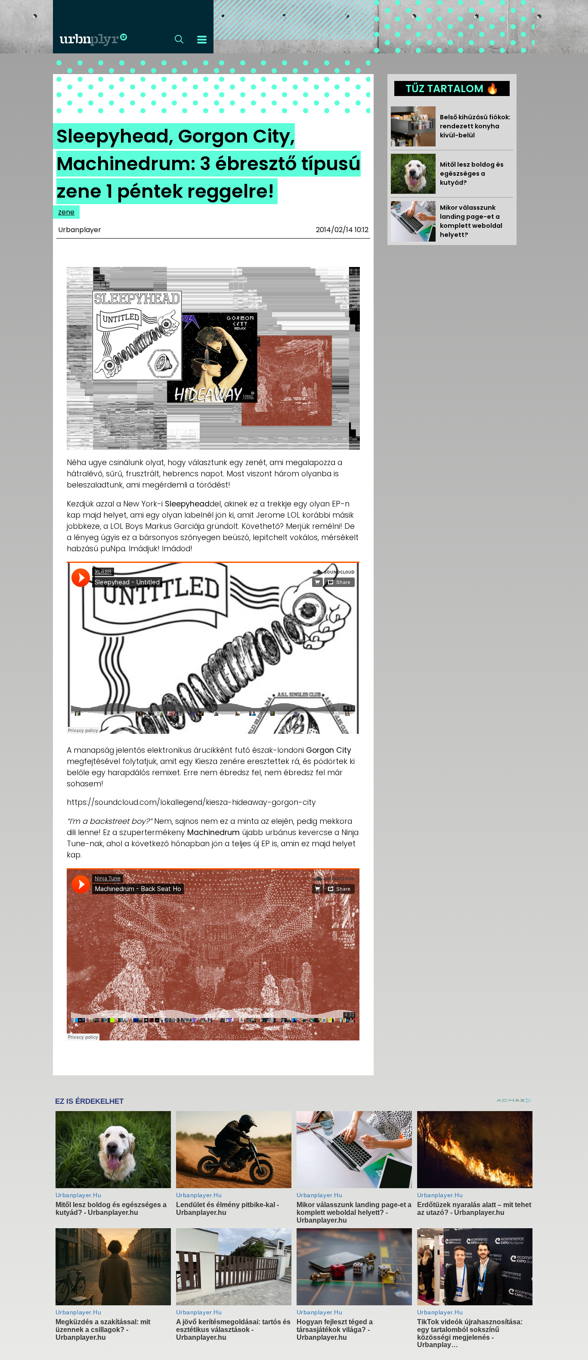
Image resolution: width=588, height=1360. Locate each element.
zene (66, 212)
